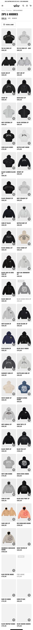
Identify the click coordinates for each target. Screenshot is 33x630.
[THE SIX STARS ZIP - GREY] (24, 37)
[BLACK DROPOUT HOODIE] (8, 613)
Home (3, 10)
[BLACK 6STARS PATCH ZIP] (24, 288)
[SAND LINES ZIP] (8, 512)
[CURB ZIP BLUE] (24, 588)
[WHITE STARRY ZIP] (8, 387)
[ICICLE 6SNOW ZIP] (24, 237)
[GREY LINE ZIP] (24, 62)
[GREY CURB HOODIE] (8, 463)
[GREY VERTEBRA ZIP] (8, 112)
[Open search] (23, 6)
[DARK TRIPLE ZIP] (24, 413)
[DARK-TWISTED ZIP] (24, 537)
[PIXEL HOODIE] (24, 563)
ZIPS (9, 18)
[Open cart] (30, 6)
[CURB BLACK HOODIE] (8, 136)
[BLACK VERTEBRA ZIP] (24, 112)
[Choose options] (13, 44)
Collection (9, 10)
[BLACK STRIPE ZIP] (8, 438)
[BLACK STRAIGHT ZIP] (8, 187)
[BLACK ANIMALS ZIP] (8, 237)
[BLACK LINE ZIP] (8, 62)
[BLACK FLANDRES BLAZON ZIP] (8, 161)
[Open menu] (2, 6)
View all (4, 18)
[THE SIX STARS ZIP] (8, 37)
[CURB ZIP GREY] (8, 488)
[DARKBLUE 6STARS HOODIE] (24, 387)
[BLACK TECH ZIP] (24, 438)
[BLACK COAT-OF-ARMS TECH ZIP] (8, 262)
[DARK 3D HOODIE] (8, 588)
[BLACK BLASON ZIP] (24, 313)
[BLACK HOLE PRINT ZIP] (24, 488)
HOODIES (14, 18)
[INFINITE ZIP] (24, 161)
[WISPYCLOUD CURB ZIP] (24, 362)
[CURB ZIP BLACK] (8, 212)
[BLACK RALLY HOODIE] (24, 338)
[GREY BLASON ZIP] (8, 313)
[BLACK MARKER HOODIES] (24, 613)
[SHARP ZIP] (8, 87)
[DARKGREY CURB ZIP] (8, 362)
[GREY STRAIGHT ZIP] (24, 187)
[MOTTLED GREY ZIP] (24, 212)
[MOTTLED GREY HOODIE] (24, 136)
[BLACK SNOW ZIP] (8, 288)
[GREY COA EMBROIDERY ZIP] (24, 262)
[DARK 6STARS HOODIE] (24, 463)
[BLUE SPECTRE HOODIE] (8, 563)
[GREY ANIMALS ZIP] (8, 413)
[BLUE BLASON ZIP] (8, 338)
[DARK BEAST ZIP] (24, 87)
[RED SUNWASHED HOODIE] (24, 512)
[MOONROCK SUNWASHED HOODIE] (8, 537)
